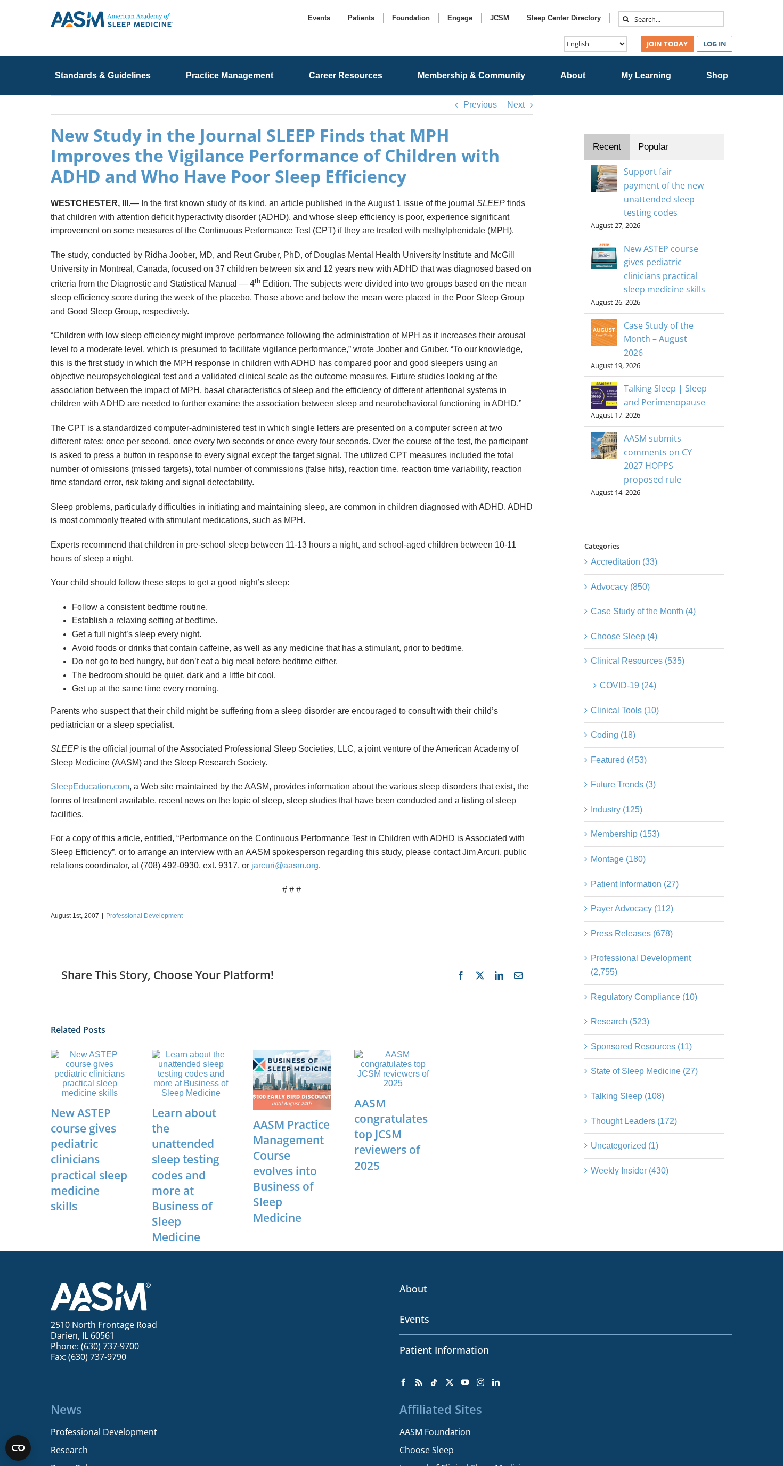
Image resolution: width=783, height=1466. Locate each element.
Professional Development (144, 915)
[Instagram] (480, 1382)
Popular (653, 147)
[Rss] (418, 1382)
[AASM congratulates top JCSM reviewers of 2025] (393, 1054)
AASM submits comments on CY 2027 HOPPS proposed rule (658, 459)
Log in (715, 43)
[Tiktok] (434, 1382)
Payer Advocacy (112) (632, 908)
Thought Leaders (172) (634, 1121)
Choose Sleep (426, 1450)
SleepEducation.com (90, 786)
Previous (480, 104)
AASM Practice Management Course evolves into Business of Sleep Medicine (291, 1171)
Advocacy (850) (620, 586)
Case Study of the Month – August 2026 (659, 339)
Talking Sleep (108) (627, 1096)
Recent (607, 147)
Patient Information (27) (635, 884)
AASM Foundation (435, 1432)
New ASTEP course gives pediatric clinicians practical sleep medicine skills (89, 1159)
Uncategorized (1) (624, 1145)
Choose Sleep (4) (624, 636)
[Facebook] (403, 1382)
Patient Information (444, 1349)
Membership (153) (625, 833)
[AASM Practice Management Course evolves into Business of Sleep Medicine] (292, 1054)
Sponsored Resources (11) (641, 1046)
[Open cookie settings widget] (18, 1448)
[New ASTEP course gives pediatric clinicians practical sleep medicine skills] (89, 1054)
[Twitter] (449, 1382)
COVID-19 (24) (628, 685)
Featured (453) (619, 759)
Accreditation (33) (624, 561)
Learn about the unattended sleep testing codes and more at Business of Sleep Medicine (185, 1174)
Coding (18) (613, 734)
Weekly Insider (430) (629, 1170)
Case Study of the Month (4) (643, 611)
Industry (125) (616, 809)
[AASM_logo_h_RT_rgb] (112, 15)
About (413, 1288)
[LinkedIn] (496, 1382)
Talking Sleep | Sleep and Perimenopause (665, 395)
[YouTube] (465, 1382)
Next (516, 104)
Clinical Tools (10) (625, 710)
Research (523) (620, 1021)
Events (414, 1319)
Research (69, 1450)
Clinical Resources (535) (637, 660)
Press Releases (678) (632, 933)
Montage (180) (618, 859)
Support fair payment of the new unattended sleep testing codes (664, 192)
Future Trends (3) (623, 784)
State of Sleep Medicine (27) (644, 1071)
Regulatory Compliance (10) (644, 996)
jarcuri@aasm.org (285, 865)
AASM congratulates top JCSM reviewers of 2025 (391, 1134)
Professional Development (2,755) (641, 965)
